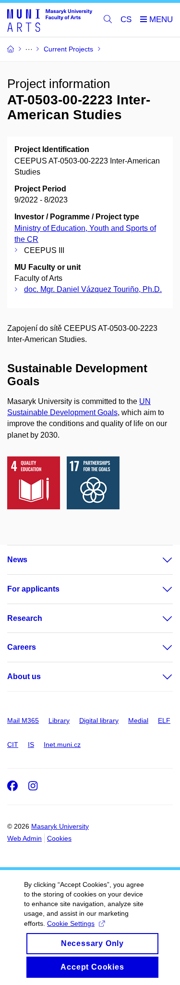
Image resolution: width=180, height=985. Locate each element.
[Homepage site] (49, 20)
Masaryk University (60, 826)
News (17, 560)
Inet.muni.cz (62, 744)
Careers (21, 647)
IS (31, 744)
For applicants (33, 589)
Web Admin (24, 838)
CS (126, 19)
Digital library (99, 720)
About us (24, 676)
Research (24, 618)
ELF (164, 720)
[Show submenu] (158, 559)
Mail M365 (23, 720)
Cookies (59, 838)
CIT (12, 744)
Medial (138, 720)
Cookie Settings (71, 923)
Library (59, 720)
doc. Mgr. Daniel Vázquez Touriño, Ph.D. (93, 289)
